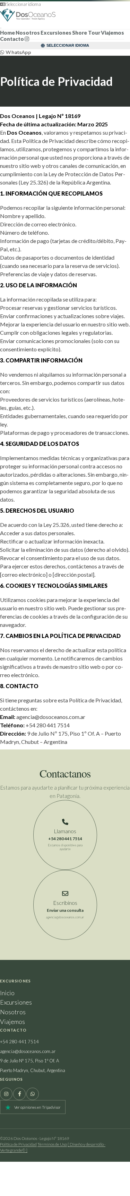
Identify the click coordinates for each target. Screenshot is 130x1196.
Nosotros (13, 1012)
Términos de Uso (52, 1144)
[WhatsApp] (32, 1094)
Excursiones (56, 32)
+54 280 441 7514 (19, 1041)
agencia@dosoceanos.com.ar (27, 1051)
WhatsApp (17, 52)
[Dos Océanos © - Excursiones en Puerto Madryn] (65, 15)
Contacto (12, 39)
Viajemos (112, 32)
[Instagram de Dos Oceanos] (27, 39)
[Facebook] (19, 1094)
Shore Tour (86, 32)
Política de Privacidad (18, 1144)
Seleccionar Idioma (67, 45)
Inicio (7, 993)
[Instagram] (6, 1094)
